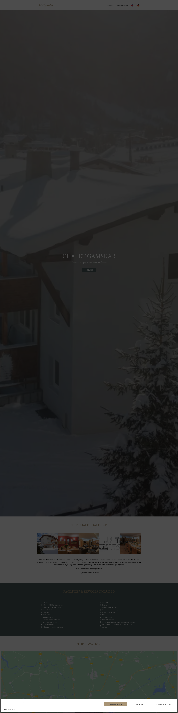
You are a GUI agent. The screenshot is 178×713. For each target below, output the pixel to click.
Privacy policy (7, 709)
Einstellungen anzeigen (163, 704)
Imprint (14, 709)
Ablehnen (139, 704)
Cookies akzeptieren (115, 704)
